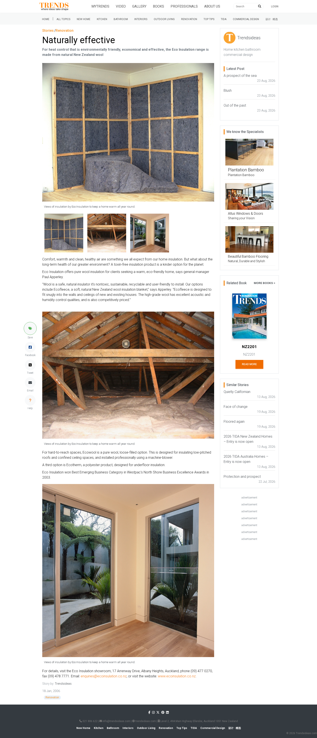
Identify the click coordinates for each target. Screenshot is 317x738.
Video (121, 6)
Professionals (184, 6)
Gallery (139, 6)
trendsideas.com (145, 721)
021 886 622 (89, 721)
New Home (83, 19)
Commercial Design (246, 19)
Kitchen (102, 19)
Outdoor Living (164, 19)
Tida (223, 19)
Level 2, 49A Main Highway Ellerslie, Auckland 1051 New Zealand (199, 721)
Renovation (189, 19)
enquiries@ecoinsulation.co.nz (104, 676)
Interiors (140, 19)
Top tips (209, 19)
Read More (249, 364)
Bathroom (121, 19)
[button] (30, 328)
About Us (212, 6)
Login (274, 6)
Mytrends (100, 6)
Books (158, 6)
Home (45, 19)
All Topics (63, 19)
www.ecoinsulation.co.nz (177, 676)
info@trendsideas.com (116, 721)
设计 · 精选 (271, 19)
